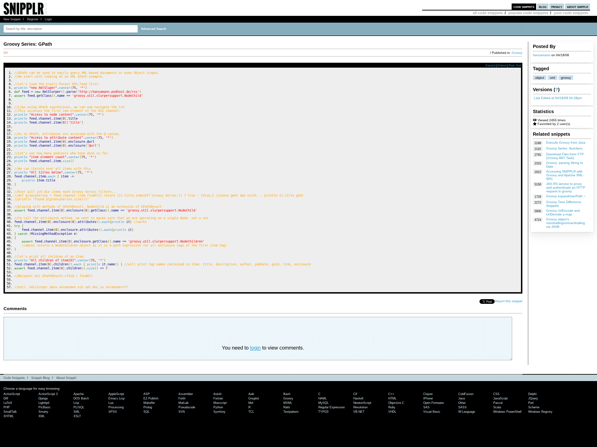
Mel (250, 403)
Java (461, 398)
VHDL (392, 411)
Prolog (147, 407)
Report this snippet (508, 301)
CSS (496, 394)
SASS (462, 407)
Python (218, 407)
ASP (146, 394)
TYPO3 (323, 411)
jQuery (533, 398)
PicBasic (44, 407)
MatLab (183, 403)
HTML (392, 398)
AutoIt (217, 394)
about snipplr (577, 7)
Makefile (149, 403)
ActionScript (11, 394)
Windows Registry (540, 411)
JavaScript (500, 398)
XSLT (77, 416)
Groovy (517, 53)
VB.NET (358, 411)
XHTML (8, 416)
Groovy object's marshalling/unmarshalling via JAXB (565, 223)
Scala (497, 407)
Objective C (396, 403)
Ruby (391, 407)
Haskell (358, 398)
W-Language (466, 411)
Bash (286, 394)
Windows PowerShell (507, 411)
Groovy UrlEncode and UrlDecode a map (563, 212)
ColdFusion (465, 394)
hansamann (541, 55)
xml (552, 78)
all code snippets (488, 13)
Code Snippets (14, 378)
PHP (6, 407)
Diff (5, 398)
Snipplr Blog (40, 378)
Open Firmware (433, 403)
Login (48, 19)
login (255, 348)
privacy (556, 7)
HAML (322, 398)
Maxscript (220, 403)
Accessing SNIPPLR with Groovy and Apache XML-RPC (565, 175)
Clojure (428, 394)
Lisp (76, 403)
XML (41, 416)
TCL (251, 411)
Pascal (498, 403)
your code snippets (571, 13)
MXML (287, 403)
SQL (146, 411)
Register (32, 19)
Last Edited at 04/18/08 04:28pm (558, 98)
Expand (490, 65)
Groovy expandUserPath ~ (565, 196)
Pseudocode (186, 407)
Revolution (360, 407)
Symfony (219, 411)
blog (543, 7)
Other (462, 403)
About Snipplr (66, 378)
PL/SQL (78, 407)
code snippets (524, 7)
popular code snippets (528, 13)
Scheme (533, 407)
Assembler (185, 394)
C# (355, 394)
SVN (181, 411)
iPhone (428, 398)
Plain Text (515, 65)
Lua (110, 403)
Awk (251, 394)
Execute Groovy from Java (565, 142)
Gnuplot (253, 398)
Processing (116, 407)
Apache (78, 394)
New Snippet (12, 19)
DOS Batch (81, 398)
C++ (391, 394)
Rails (286, 407)
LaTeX (7, 403)
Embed (502, 65)
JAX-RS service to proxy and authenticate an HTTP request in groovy (565, 187)
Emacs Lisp (116, 398)
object (539, 78)
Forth (181, 398)
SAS (426, 407)
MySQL (323, 403)
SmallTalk (10, 411)
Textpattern (290, 411)
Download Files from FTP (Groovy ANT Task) (565, 156)
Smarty (43, 411)
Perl (531, 403)
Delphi (532, 394)
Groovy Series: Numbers (564, 148)
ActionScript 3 (48, 394)
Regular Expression (331, 407)
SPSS (112, 411)
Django (43, 398)
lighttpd (43, 403)
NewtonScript (362, 403)
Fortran (218, 398)
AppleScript (116, 394)
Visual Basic (431, 411)
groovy (566, 78)
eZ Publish (150, 398)
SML (76, 411)
